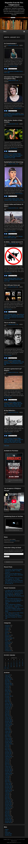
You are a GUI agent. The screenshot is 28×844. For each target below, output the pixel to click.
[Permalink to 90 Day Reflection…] (13, 425)
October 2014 (8, 805)
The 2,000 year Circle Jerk (12, 285)
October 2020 (8, 722)
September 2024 (8, 684)
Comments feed (8, 833)
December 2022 (8, 696)
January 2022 (8, 703)
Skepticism (17, 113)
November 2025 (8, 679)
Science (21, 71)
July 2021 (7, 710)
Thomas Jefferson (17, 404)
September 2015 (8, 790)
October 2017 (8, 755)
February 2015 (8, 800)
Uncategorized (8, 650)
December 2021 (8, 704)
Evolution (10, 198)
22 (14, 665)
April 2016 (7, 780)
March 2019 (7, 736)
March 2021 (7, 715)
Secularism (19, 402)
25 (22, 665)
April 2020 (7, 728)
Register (7, 829)
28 (11, 666)
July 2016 (7, 776)
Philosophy (10, 278)
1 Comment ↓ (10, 116)
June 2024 (7, 687)
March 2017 (7, 764)
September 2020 (8, 724)
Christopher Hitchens (16, 440)
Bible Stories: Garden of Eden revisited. (13, 121)
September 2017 (8, 756)
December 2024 (8, 683)
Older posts (6, 445)
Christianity (14, 403)
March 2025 (7, 682)
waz (17, 45)
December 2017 (8, 752)
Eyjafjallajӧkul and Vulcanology (13, 162)
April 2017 (7, 763)
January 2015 (8, 801)
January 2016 (8, 784)
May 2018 (7, 746)
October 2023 (8, 691)
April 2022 (7, 700)
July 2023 (7, 693)
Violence (6, 406)
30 (16, 666)
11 (22, 662)
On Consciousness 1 (10, 43)
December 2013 (8, 819)
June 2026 (7, 676)
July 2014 (7, 809)
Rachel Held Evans (15, 363)
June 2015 (7, 794)
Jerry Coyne (21, 315)
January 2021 (8, 718)
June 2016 (7, 777)
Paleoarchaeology (8, 638)
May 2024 (7, 689)
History (6, 631)
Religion (9, 113)
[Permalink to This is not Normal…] (13, 347)
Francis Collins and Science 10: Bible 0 (13, 205)
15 (14, 663)
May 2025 (7, 680)
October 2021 (8, 707)
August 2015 (7, 791)
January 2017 (8, 767)
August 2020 (7, 725)
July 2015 (7, 793)
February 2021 (8, 717)
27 (8, 666)
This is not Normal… (10, 322)
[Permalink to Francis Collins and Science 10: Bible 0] (13, 223)
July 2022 (7, 697)
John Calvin (12, 442)
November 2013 (8, 821)
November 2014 (8, 804)
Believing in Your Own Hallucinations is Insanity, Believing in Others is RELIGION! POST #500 (14, 575)
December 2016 (8, 769)
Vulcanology (14, 200)
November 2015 (8, 787)
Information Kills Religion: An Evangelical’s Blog (13, 78)
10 (19, 662)
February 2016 (8, 783)
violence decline (11, 406)
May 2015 (7, 795)
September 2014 (8, 807)
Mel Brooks (14, 317)
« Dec (5, 668)
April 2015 (7, 797)
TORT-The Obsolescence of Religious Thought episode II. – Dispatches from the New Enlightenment (14, 606)
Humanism (10, 402)
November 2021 (8, 705)
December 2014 (8, 802)
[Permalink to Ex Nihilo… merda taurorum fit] (13, 265)
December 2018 (8, 741)
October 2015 (8, 788)
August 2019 (7, 732)
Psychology (16, 71)
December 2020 (8, 720)
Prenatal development (13, 114)
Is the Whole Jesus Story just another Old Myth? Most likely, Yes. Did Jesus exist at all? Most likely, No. (14, 582)
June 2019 (7, 734)
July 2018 (7, 745)
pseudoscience (8, 642)
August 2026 (7, 675)
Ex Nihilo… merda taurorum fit (13, 242)
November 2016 (8, 770)
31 (19, 666)
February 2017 (8, 766)
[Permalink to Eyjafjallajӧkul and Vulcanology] (13, 187)
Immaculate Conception (16, 156)
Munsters (8, 363)
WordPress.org (8, 835)
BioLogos (21, 236)
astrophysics (7, 626)
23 (16, 665)
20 (8, 665)
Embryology (6, 114)
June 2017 (7, 760)
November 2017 (8, 753)
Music (6, 633)
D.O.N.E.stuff (12, 540)
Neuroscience (11, 71)
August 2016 (7, 774)
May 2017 (7, 762)
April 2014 (7, 814)
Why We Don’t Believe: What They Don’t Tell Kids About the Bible (14, 596)
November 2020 (8, 721)
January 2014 (8, 818)
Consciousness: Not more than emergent (13, 569)
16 (16, 663)
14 (11, 663)
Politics (6, 640)
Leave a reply (7, 72)
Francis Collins (7, 237)
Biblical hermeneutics (16, 361)
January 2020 (8, 731)
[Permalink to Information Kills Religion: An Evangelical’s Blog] (13, 102)
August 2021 (7, 708)
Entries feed (7, 832)
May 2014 (7, 812)
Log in (6, 830)
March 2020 (7, 729)
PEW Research (10, 404)
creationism (6, 200)
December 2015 (8, 786)
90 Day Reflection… (10, 410)
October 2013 (8, 822)
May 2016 (7, 779)
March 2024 (7, 690)
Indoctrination (7, 442)
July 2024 (7, 686)
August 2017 (7, 757)
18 (22, 663)
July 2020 (7, 727)
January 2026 (8, 677)
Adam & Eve (15, 155)
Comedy (7, 628)
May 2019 (7, 735)
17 (19, 663)
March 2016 (7, 781)
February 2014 (8, 816)
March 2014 (7, 815)
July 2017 (7, 759)
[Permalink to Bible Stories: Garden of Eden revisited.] (13, 141)
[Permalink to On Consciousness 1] (13, 58)
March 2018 (7, 749)
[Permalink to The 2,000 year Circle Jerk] (13, 301)
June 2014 (7, 811)
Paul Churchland (20, 317)
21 (11, 665)
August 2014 (7, 808)
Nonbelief (15, 153)
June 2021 (7, 711)
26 (5, 666)
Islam (19, 403)
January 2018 (8, 750)
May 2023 (7, 694)
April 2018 (7, 748)
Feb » (8, 668)
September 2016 (8, 773)
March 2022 (7, 701)
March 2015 (7, 798)
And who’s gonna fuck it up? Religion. (13, 369)
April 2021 (7, 714)
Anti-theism (10, 153)
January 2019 (8, 739)
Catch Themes (18, 842)
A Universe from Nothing (9, 279)
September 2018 (8, 743)
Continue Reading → (14, 66)
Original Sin (6, 157)
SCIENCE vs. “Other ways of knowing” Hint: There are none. (14, 617)
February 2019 (8, 738)
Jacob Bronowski (14, 315)
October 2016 (8, 771)
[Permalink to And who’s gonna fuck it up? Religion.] (13, 389)
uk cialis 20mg (8, 612)
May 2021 (7, 713)
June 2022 (7, 698)
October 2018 (8, 742)
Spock (10, 200)
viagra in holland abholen (10, 615)
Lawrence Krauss (18, 279)
